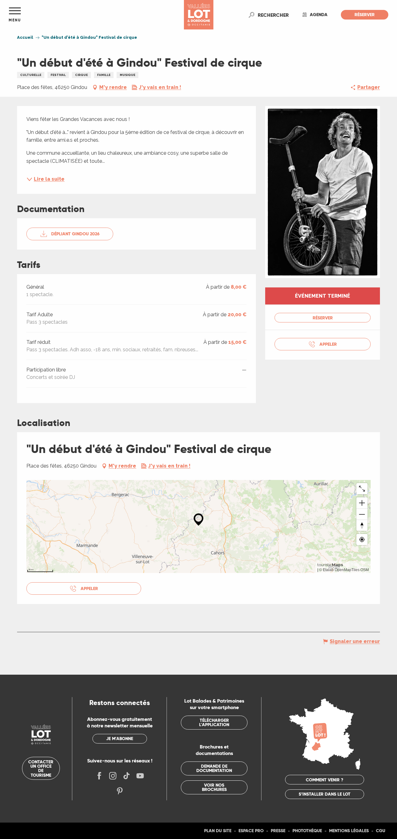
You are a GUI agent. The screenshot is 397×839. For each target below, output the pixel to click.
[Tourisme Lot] (198, 14)
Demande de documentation (214, 768)
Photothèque (307, 830)
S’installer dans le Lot (324, 794)
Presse (278, 830)
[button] (273, 15)
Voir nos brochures (214, 787)
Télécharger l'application (214, 722)
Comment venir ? (324, 780)
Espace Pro (251, 830)
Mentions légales (349, 830)
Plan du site (217, 830)
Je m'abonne (119, 738)
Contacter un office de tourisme (40, 768)
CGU (380, 830)
